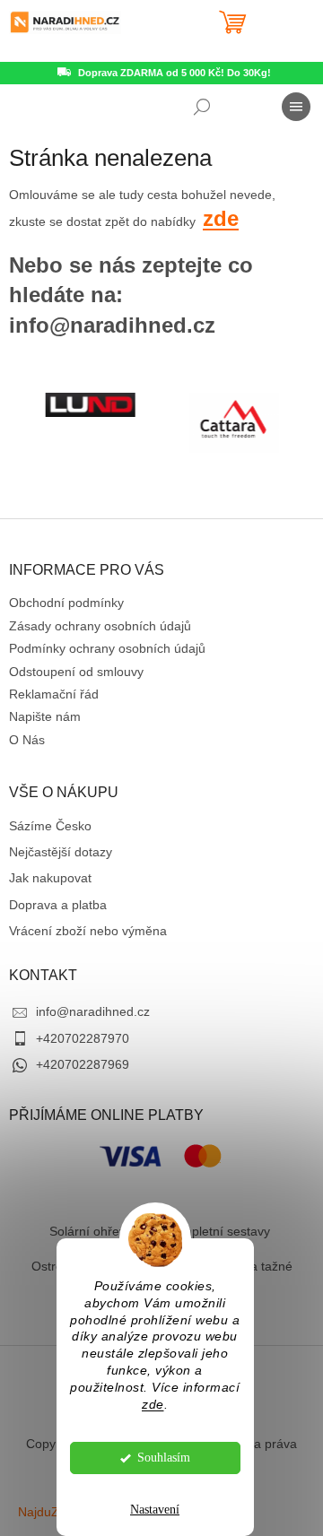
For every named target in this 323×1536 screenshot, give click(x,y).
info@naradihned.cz (93, 1011)
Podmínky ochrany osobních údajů (107, 648)
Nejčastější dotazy (60, 852)
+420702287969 (82, 1064)
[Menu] (296, 107)
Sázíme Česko (50, 826)
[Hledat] (202, 107)
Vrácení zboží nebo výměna (88, 931)
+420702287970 (82, 1038)
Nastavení (154, 1509)
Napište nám (45, 716)
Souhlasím (163, 1457)
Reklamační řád (54, 694)
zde (153, 1404)
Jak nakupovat (50, 878)
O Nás (27, 740)
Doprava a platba (58, 905)
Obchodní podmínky (66, 602)
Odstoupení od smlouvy (76, 671)
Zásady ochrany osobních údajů (100, 626)
